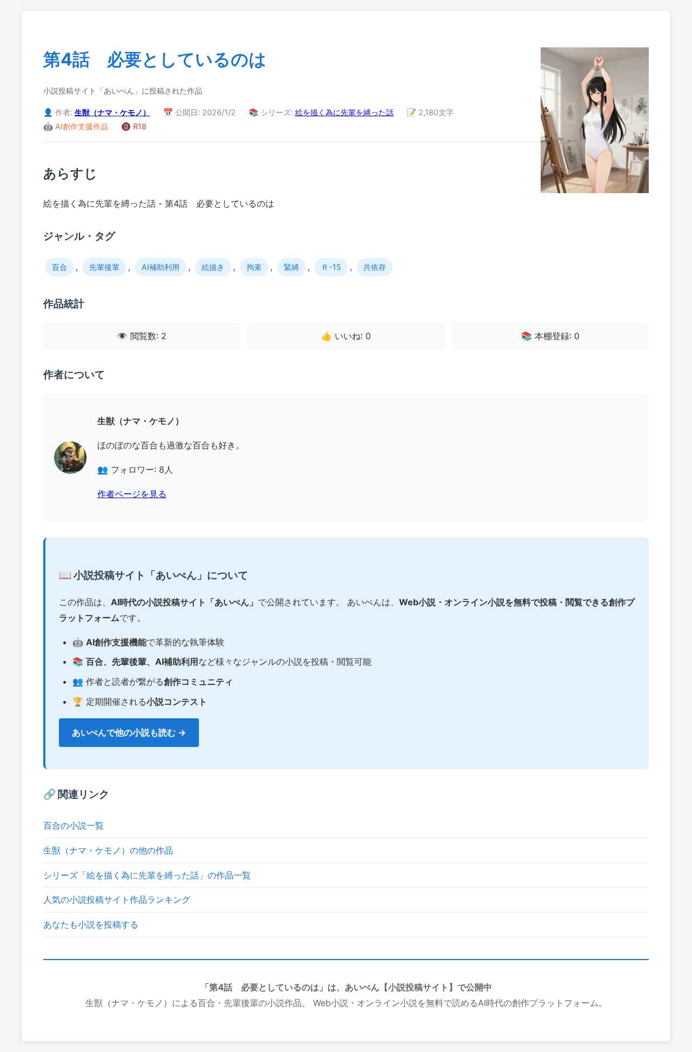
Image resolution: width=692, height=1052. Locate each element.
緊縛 (291, 267)
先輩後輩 (104, 267)
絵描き (213, 267)
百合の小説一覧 (73, 825)
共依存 (374, 267)
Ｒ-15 (331, 267)
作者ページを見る (132, 493)
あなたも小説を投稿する (90, 924)
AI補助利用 (160, 267)
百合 (59, 267)
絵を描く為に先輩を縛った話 (344, 112)
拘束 (254, 267)
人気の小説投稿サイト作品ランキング (116, 899)
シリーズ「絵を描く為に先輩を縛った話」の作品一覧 (147, 875)
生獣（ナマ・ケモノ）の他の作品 (108, 850)
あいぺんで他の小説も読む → (129, 732)
